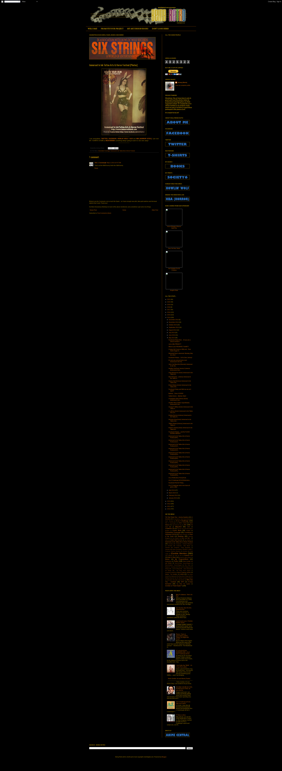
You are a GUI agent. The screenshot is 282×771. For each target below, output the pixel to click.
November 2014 (174, 322)
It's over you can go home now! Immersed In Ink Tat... (178, 361)
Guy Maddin (175, 538)
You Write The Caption (183, 584)
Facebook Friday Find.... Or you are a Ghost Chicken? (180, 340)
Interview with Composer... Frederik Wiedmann (180, 543)
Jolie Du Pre (178, 555)
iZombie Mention (179, 553)
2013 (169, 501)
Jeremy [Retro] (182, 82)
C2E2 (188, 526)
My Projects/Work (181, 559)
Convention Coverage (104, 150)
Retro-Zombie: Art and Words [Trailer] (179, 678)
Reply (96, 168)
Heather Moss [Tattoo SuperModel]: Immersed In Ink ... (179, 403)
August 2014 (173, 330)
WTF (182, 582)
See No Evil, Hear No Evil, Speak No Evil (184, 608)
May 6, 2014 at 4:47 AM (114, 162)
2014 (169, 317)
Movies (167, 559)
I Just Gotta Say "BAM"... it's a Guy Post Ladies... (184, 666)
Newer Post (93, 210)
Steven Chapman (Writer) (184, 572)
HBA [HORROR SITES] (144, 138)
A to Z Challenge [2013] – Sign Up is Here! (183, 702)
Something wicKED (170, 572)
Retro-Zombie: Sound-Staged (183, 563)
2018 (169, 307)
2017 (169, 309)
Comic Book (177, 530)
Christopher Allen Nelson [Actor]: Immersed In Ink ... (178, 399)
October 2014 (173, 325)
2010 (169, 509)
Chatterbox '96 (169, 528)
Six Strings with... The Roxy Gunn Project (177, 570)
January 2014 (173, 498)
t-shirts (182, 574)
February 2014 (173, 495)
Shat (179, 567)
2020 (169, 302)
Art (185, 525)
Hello (166, 540)
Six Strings (186, 567)
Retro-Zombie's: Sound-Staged (173, 565)
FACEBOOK (113, 138)
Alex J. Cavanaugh (100, 162)
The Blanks (172, 576)
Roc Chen (188, 565)
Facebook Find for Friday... (176, 483)
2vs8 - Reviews (169, 521)
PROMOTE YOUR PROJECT (112, 29)
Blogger (164, 757)
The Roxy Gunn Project (183, 576)
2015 (169, 315)
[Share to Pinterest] (117, 148)
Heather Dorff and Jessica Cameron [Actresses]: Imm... (179, 369)
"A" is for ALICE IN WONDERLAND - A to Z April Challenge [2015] (183, 652)
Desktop (181, 536)
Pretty (176, 561)
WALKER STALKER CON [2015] (175, 580)
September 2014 (174, 327)
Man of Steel (172, 557)
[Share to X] (113, 148)
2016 (169, 312)
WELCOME (92, 29)
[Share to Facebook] (115, 148)
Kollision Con (188, 555)
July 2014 (172, 332)
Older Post (155, 210)
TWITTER (104, 138)
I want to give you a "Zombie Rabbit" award (184, 621)
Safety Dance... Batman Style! (177, 396)
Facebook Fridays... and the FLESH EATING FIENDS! (179, 432)
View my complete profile (182, 85)
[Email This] (109, 148)
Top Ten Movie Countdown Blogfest (183, 578)
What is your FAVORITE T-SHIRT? (179, 346)
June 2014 (172, 335)
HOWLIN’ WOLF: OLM (125, 138)
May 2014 (172, 338)
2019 (169, 304)
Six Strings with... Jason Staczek (182, 568)
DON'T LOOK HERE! (160, 29)
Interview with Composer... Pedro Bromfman (177, 547)
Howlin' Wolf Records (176, 540)
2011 (169, 506)
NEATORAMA (110, 140)
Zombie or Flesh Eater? (173, 586)
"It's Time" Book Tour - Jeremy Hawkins (176, 517)
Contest (188, 530)
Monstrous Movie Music (185, 557)
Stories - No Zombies (171, 574)
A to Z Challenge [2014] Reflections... (180, 480)
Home (124, 210)
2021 (169, 299)
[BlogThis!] (111, 148)
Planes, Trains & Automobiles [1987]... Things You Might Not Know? (182, 636)
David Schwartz (183, 534)
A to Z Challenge (182, 521)
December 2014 (174, 319)
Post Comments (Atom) (104, 213)
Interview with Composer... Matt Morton (179, 545)
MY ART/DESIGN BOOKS (137, 29)
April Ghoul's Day (177, 524)
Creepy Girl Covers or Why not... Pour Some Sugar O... (180, 350)
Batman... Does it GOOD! (176, 393)
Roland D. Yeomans (170, 567)
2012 (169, 504)
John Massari (168, 555)
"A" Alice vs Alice (181, 715)
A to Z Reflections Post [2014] (177, 478)
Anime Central (182, 522)
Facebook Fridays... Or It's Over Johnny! (180, 357)
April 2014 (172, 490)
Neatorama (168, 561)
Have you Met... (186, 538)
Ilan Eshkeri (188, 540)
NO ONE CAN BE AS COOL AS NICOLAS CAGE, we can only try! (184, 688)
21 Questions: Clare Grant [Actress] (182, 519)
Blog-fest (178, 527)
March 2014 (172, 493)
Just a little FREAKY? (175, 344)
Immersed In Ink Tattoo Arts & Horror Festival (122, 150)
